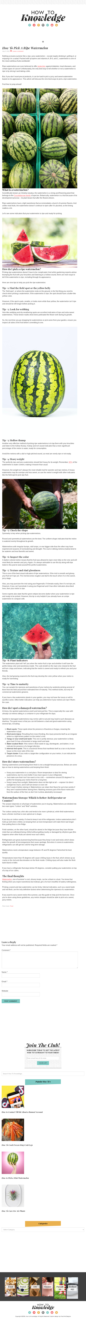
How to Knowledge (43, 17)
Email (4, 981)
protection (41, 66)
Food (11, 906)
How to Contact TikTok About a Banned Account (22, 1112)
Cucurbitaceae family (22, 195)
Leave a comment (18, 51)
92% (70, 462)
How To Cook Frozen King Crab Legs (17, 1145)
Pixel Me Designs (66, 1316)
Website (5, 991)
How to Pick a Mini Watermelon (15, 1178)
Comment (6, 950)
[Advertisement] (43, 34)
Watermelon (7, 879)
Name (5, 972)
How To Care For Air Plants (13, 1211)
